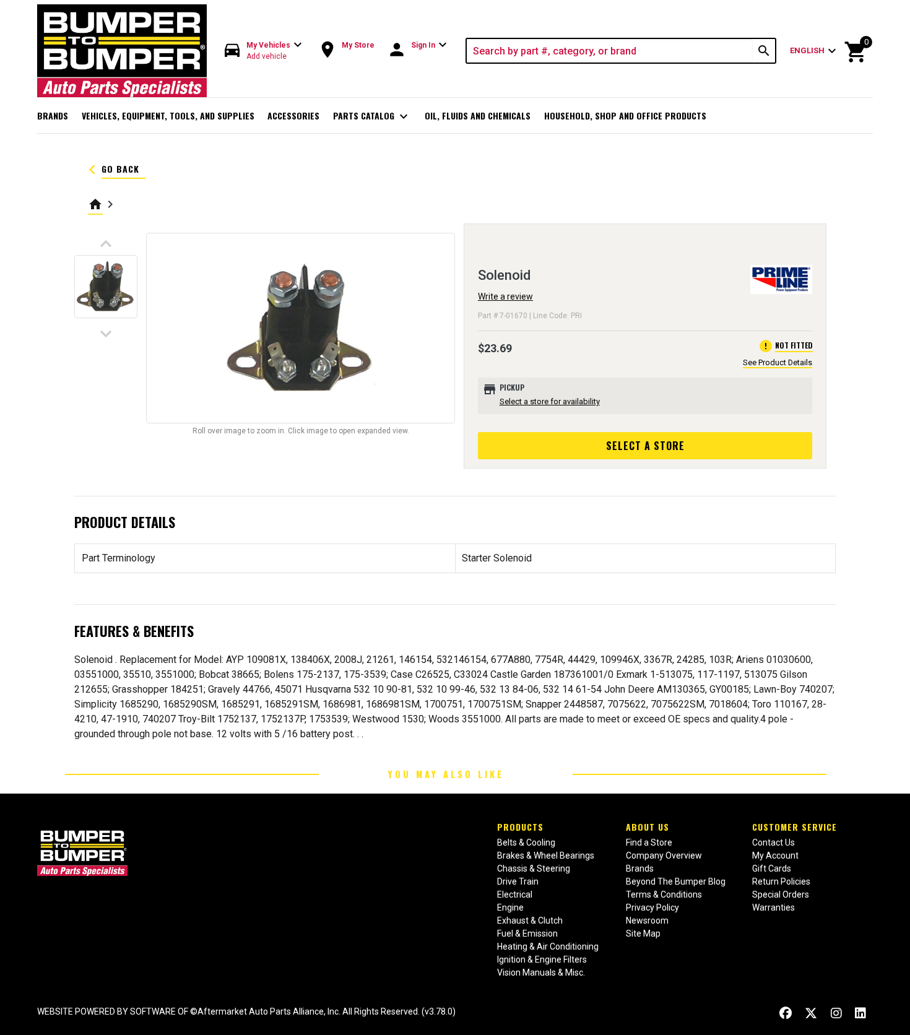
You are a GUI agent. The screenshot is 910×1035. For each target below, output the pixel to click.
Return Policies (781, 881)
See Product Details (777, 362)
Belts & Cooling (526, 842)
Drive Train (518, 881)
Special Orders (780, 894)
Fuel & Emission (527, 933)
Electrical (514, 894)
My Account (775, 855)
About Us (647, 826)
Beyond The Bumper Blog (676, 881)
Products (520, 826)
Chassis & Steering (533, 868)
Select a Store (645, 445)
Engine (510, 907)
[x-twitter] (811, 1013)
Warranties (773, 907)
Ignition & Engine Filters (542, 959)
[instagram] (836, 1013)
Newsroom (647, 920)
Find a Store (649, 842)
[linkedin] (860, 1013)
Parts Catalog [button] (372, 116)
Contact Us (773, 842)
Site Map (643, 933)
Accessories (293, 115)
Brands (52, 115)
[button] (263, 51)
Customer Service (794, 826)
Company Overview (664, 855)
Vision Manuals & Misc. (541, 972)
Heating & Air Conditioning (548, 946)
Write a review (505, 296)
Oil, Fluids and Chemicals (478, 115)
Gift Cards (771, 868)
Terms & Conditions (664, 894)
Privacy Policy (652, 907)
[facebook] (785, 1013)
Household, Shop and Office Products (625, 115)
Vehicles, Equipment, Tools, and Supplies (168, 115)
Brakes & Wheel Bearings (545, 855)
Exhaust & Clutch (530, 920)
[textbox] (610, 51)
